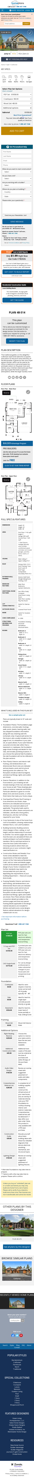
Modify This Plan (17, 341)
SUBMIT (26, 24)
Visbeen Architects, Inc (17, 1429)
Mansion (17, 1389)
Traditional (17, 1369)
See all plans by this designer (17, 1247)
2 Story (17, 1400)
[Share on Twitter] (21, 377)
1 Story (17, 1398)
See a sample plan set (17, 715)
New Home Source (17, 1445)
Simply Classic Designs (17, 1425)
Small (17, 1396)
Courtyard (17, 1385)
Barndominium (17, 1360)
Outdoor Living (17, 1391)
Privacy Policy (8, 20)
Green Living (17, 1418)
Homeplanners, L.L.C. (17, 1421)
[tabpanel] (17, 40)
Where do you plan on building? (14, 189)
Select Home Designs (17, 1423)
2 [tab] (14, 52)
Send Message (16, 221)
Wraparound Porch (17, 1405)
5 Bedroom (17, 1382)
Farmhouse (17, 1365)
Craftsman (14, 65)
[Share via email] (9, 377)
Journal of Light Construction (17, 1452)
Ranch (17, 1367)
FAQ (23, 1345)
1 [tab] (11, 52)
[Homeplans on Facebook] (13, 1335)
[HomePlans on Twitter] (17, 1335)
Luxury (17, 1387)
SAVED (14, 10)
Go (23, 1320)
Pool (17, 1394)
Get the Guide (17, 300)
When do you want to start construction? (16, 169)
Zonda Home (17, 1454)
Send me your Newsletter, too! (15, 215)
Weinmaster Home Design (17, 1432)
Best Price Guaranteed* (23, 115)
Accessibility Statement (17, 1475)
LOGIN (27, 10)
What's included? (7, 91)
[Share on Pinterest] (24, 377)
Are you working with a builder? (13, 182)
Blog (18, 1345)
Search (5, 1345)
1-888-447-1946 (17, 7)
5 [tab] (23, 52)
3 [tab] (17, 52)
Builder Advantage (17, 1447)
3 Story (17, 1403)
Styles (12, 1345)
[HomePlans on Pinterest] (21, 1335)
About (29, 1345)
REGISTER (20, 10)
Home (3, 65)
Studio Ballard (17, 1427)
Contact (17, 1347)
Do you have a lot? (8, 176)
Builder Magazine (17, 1450)
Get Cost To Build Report (17, 272)
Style (7, 65)
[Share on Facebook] (17, 377)
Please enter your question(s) (13, 200)
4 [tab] (20, 52)
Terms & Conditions (25, 18)
